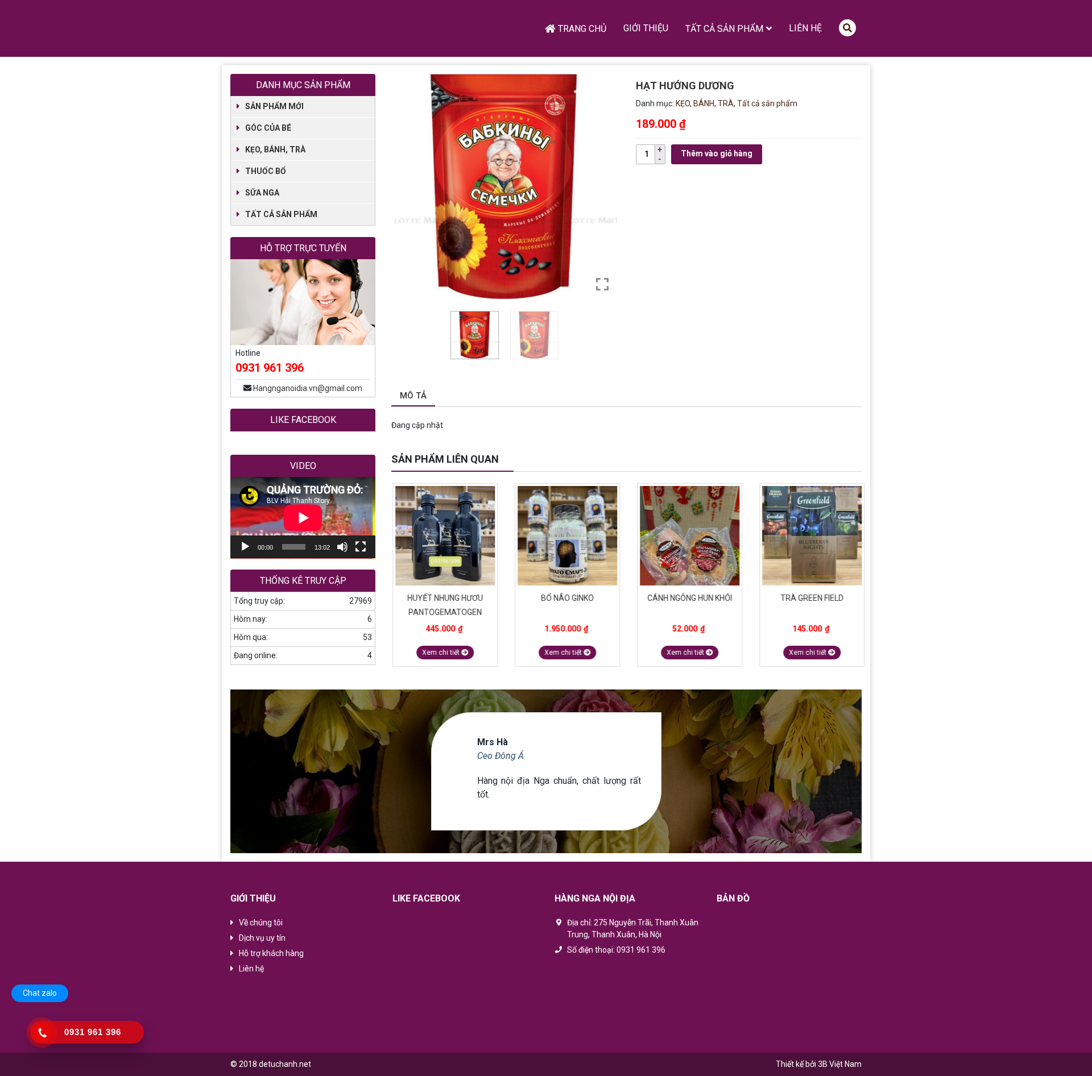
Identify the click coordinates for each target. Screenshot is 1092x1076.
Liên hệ (805, 28)
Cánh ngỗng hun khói (688, 598)
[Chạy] (245, 546)
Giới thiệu (645, 28)
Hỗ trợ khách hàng (271, 953)
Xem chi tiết (440, 653)
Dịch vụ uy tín (262, 937)
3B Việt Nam (840, 1064)
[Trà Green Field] (811, 535)
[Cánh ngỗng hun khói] (688, 535)
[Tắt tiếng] (342, 546)
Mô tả (413, 395)
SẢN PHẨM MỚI (274, 106)
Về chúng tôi (261, 922)
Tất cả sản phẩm (724, 28)
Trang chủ (582, 28)
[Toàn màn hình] (360, 546)
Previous (841, 460)
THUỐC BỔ (265, 171)
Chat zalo (40, 993)
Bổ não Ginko (566, 598)
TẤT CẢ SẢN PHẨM (281, 214)
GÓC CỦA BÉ (268, 127)
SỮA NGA (262, 192)
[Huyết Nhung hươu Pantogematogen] (444, 535)
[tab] (413, 396)
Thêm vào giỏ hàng (716, 153)
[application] (302, 518)
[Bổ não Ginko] (566, 535)
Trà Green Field (810, 598)
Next (856, 460)
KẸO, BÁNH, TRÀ (705, 103)
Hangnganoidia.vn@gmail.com (307, 388)
